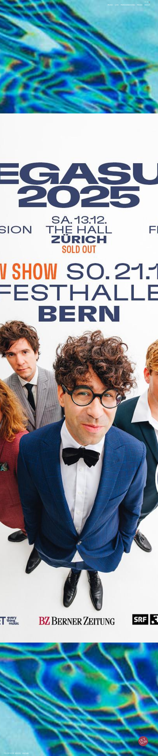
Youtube (25, 753)
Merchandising (128, 5)
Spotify (18, 753)
